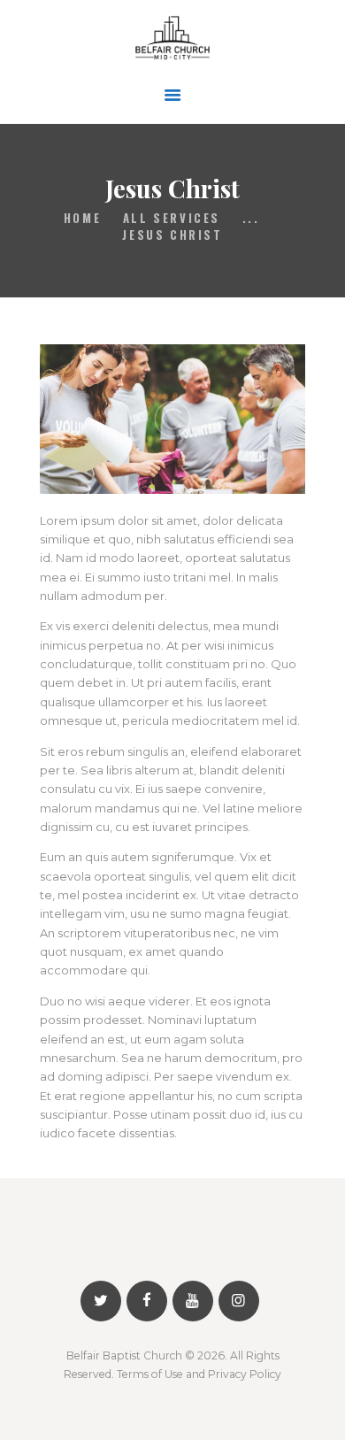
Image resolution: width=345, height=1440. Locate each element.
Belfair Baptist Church (124, 1355)
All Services (171, 218)
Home (82, 218)
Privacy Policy (244, 1374)
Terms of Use (150, 1374)
